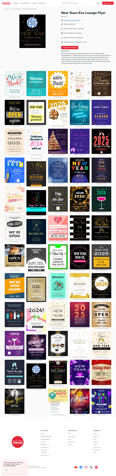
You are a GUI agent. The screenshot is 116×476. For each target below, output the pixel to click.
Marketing (43, 444)
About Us (95, 436)
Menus (6, 9)
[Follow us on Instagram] (86, 467)
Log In (98, 3)
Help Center (71, 442)
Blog (69, 439)
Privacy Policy (97, 450)
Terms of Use (96, 447)
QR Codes (43, 450)
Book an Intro (107, 3)
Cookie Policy (11, 466)
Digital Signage (45, 439)
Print (69, 434)
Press (94, 439)
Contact (95, 444)
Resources (42, 3)
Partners (95, 442)
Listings (43, 442)
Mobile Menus (45, 447)
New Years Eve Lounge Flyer (30, 9)
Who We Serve (25, 3)
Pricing (34, 3)
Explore (70, 444)
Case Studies (71, 436)
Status (95, 452)
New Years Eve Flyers (15, 9)
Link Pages (44, 452)
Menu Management (46, 436)
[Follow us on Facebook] (80, 467)
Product (15, 3)
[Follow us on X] (91, 467)
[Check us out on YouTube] (75, 467)
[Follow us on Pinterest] (96, 467)
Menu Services (45, 455)
